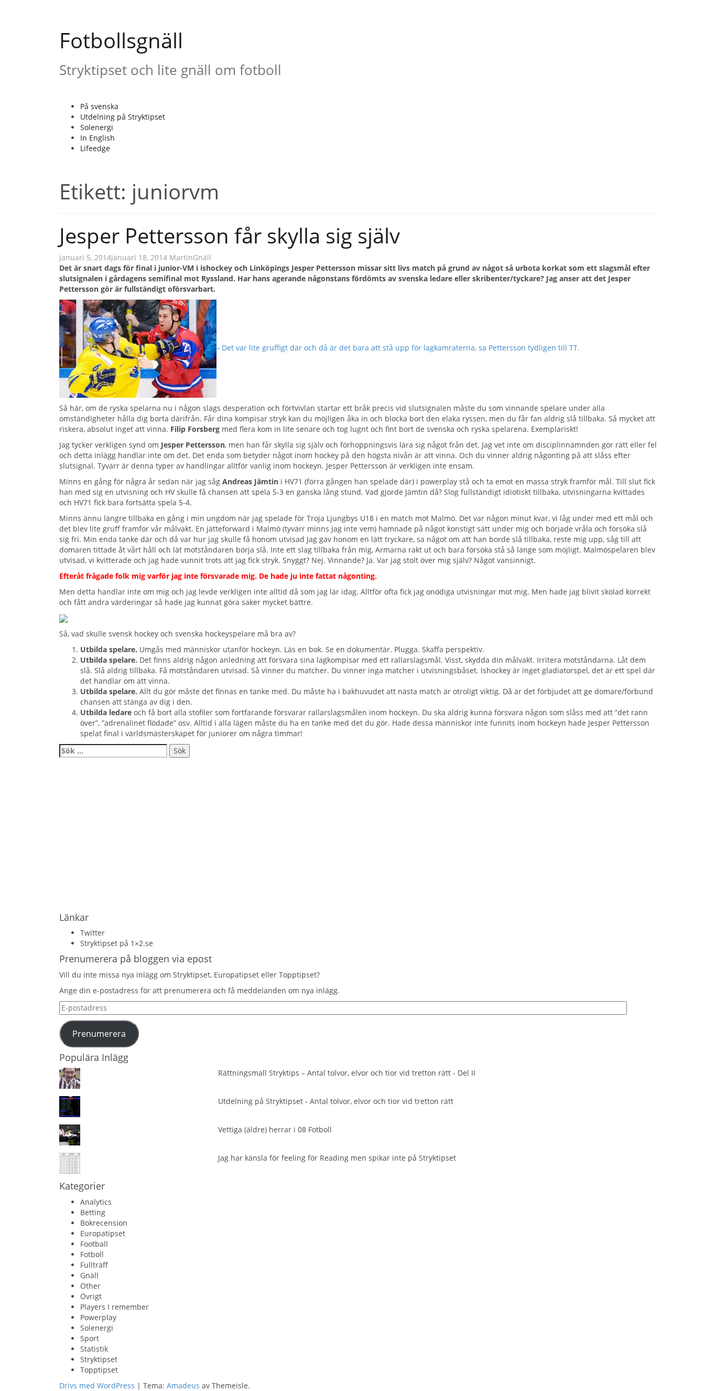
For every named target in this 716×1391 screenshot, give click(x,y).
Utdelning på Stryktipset (122, 117)
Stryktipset (98, 1359)
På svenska (99, 106)
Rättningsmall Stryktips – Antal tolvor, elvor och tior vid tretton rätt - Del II (346, 1073)
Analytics (96, 1202)
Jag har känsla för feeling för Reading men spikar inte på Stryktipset (337, 1158)
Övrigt (91, 1296)
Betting (92, 1212)
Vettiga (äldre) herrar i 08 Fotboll (275, 1129)
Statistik (94, 1349)
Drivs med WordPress (97, 1385)
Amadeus (183, 1385)
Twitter (92, 933)
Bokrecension (103, 1223)
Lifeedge (95, 148)
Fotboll (92, 1254)
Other (90, 1286)
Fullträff (94, 1265)
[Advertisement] (358, 833)
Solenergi (96, 127)
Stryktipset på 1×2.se (116, 943)
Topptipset (99, 1370)
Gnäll (202, 257)
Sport (89, 1338)
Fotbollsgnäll (121, 40)
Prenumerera (99, 1033)
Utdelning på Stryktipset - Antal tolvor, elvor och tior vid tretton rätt (335, 1101)
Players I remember (114, 1307)
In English (97, 138)
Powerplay (98, 1317)
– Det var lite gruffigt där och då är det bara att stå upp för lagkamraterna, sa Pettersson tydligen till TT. (398, 348)
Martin (181, 257)
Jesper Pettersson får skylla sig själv (229, 235)
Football (94, 1244)
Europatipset (102, 1233)
